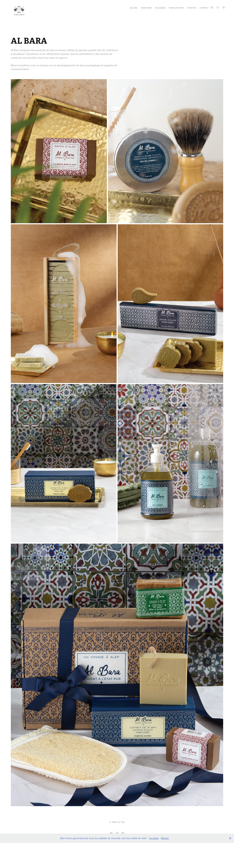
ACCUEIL (134, 8)
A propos (191, 8)
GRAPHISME (146, 8)
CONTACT (203, 8)
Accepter (154, 838)
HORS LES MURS (176, 8)
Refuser (165, 838)
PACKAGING (160, 8)
